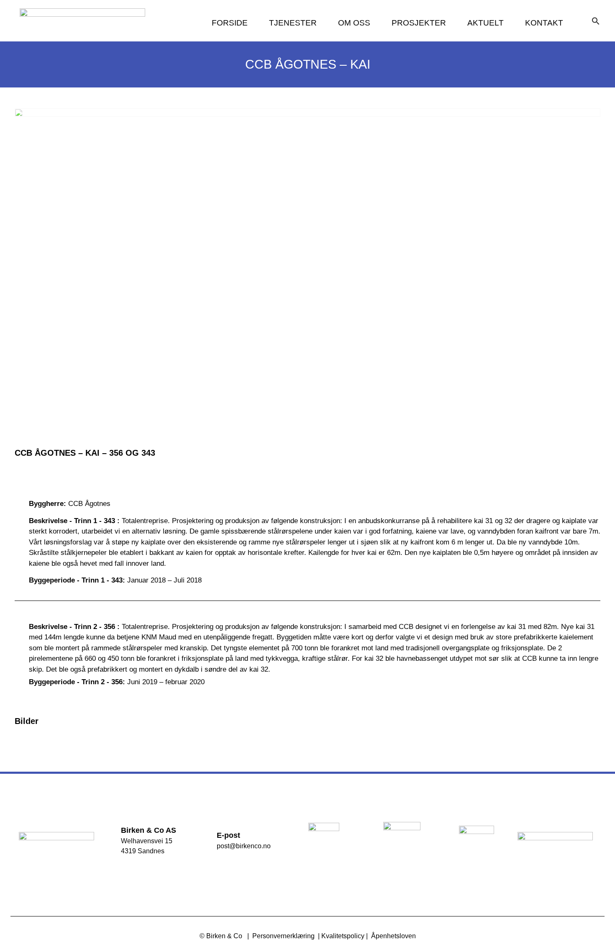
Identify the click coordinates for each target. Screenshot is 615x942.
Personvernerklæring (283, 935)
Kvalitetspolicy (342, 935)
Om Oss (354, 22)
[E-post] (204, 840)
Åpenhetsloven (393, 935)
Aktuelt (485, 22)
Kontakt (544, 22)
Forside (230, 22)
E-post (228, 835)
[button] (595, 21)
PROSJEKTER (419, 22)
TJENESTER (293, 22)
